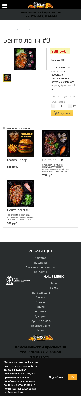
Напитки (40, 311)
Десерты (40, 316)
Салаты (40, 297)
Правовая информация (40, 267)
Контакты (40, 272)
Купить (65, 113)
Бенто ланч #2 (18, 209)
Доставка (41, 258)
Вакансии (40, 262)
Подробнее (56, 377)
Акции (41, 330)
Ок (72, 377)
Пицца (54, 283)
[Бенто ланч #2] (20, 193)
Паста (54, 288)
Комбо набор (17, 159)
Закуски (41, 302)
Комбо (41, 307)
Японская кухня (41, 292)
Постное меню (40, 325)
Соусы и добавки (40, 321)
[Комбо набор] (20, 143)
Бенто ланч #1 (53, 159)
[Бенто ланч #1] (56, 143)
